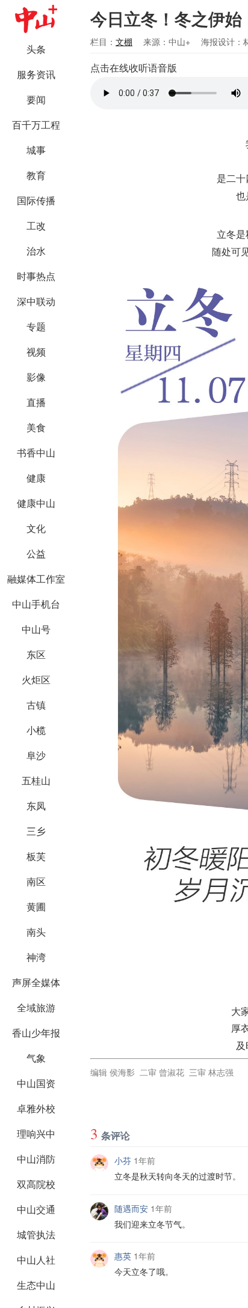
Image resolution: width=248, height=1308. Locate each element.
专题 (36, 326)
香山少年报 (36, 1033)
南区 (36, 881)
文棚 (124, 41)
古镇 (36, 705)
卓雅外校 (36, 1108)
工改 (36, 225)
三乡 (36, 831)
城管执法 (36, 1234)
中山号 (36, 629)
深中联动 (36, 301)
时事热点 (36, 276)
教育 (36, 175)
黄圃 (36, 906)
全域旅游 (36, 1007)
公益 (36, 553)
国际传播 (36, 200)
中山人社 (36, 1260)
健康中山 (36, 503)
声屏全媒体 (36, 982)
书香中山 (36, 452)
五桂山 (36, 780)
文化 (36, 528)
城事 (36, 150)
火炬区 (36, 679)
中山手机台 (36, 604)
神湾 (36, 957)
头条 (36, 49)
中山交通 (36, 1209)
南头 (36, 932)
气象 (36, 1058)
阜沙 (36, 755)
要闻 (36, 99)
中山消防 (36, 1159)
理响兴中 (36, 1133)
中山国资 (36, 1083)
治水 (36, 251)
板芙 (36, 856)
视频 (36, 352)
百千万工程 (36, 125)
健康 (36, 478)
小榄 (36, 730)
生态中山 (36, 1285)
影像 (36, 377)
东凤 (36, 806)
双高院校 (36, 1184)
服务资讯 (36, 74)
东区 (36, 654)
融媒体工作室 (36, 579)
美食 (36, 427)
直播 (36, 402)
